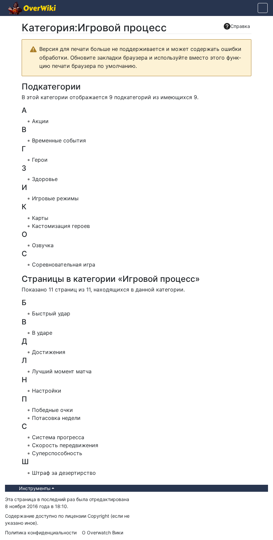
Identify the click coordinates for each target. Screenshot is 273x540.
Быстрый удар (51, 313)
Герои (40, 159)
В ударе (42, 332)
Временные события (59, 140)
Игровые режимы (55, 198)
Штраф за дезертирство (64, 472)
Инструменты (35, 488)
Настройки (46, 390)
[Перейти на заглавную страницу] (32, 9)
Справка (240, 26)
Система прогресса (58, 437)
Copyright (98, 516)
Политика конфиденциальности (41, 532)
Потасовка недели (56, 418)
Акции (40, 121)
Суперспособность (57, 453)
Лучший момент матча (62, 371)
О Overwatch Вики (102, 532)
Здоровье (45, 179)
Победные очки (52, 410)
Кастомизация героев (61, 226)
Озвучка (43, 245)
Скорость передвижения (65, 445)
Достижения (48, 352)
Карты (40, 218)
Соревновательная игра (63, 264)
